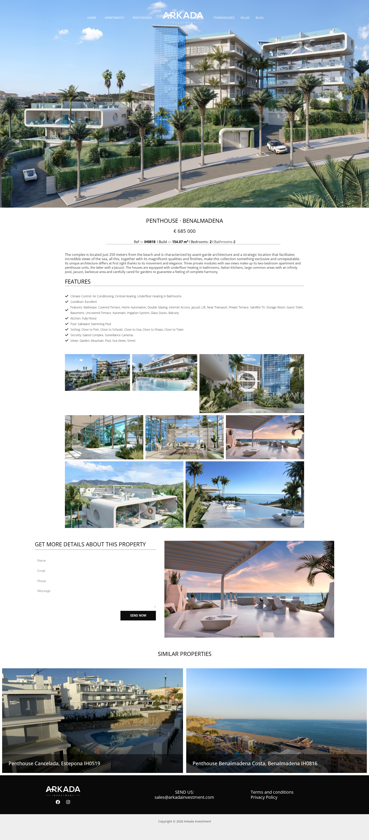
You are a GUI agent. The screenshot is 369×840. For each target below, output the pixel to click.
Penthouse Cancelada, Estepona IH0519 (54, 763)
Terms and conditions (272, 792)
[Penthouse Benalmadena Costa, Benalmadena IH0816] (276, 720)
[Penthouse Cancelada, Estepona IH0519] (92, 720)
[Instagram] (68, 802)
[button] (97, 372)
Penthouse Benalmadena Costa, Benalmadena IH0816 (255, 763)
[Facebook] (57, 802)
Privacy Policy (264, 797)
